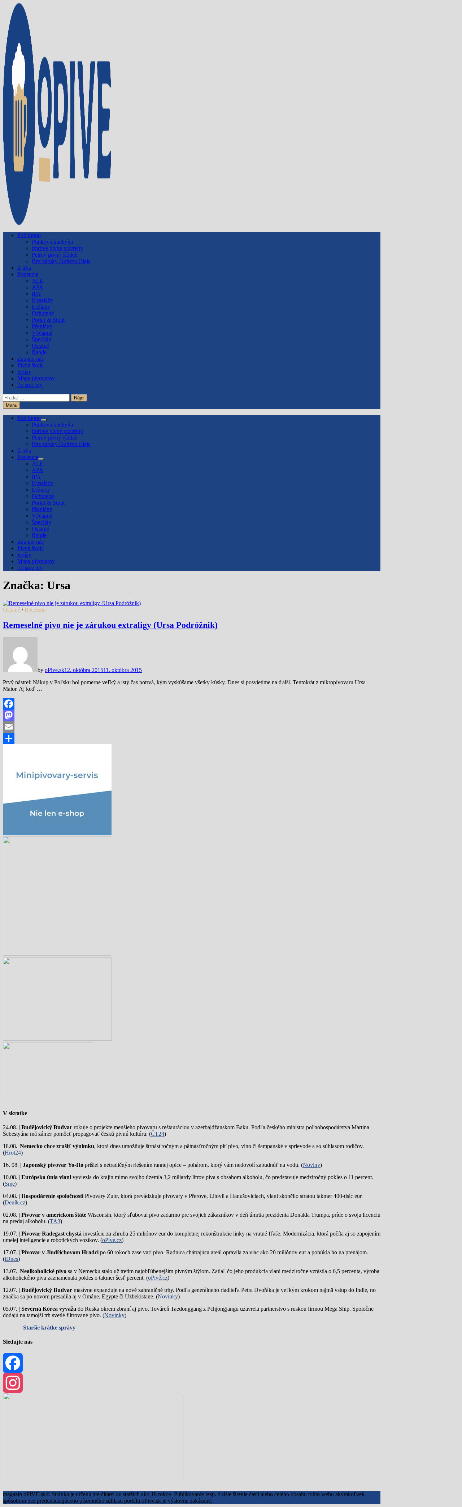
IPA (36, 294)
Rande (39, 352)
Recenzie (27, 274)
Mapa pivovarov (36, 378)
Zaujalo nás (30, 359)
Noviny (311, 1165)
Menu (11, 405)
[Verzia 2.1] (57, 954)
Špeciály (41, 339)
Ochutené (43, 313)
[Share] (191, 738)
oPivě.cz (157, 1278)
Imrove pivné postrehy (57, 248)
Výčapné (42, 333)
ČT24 (157, 1134)
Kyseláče (42, 300)
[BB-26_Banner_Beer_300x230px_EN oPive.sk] (57, 1039)
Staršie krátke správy (49, 1327)
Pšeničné (42, 326)
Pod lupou (29, 235)
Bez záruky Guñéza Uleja (61, 261)
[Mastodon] (191, 715)
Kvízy (24, 372)
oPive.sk (54, 670)
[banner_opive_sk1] (57, 833)
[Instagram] (191, 1383)
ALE (37, 281)
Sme (10, 1184)
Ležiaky (41, 307)
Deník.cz (15, 1202)
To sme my (30, 385)
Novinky (168, 1296)
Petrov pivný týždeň (55, 255)
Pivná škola (30, 365)
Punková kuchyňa (52, 242)
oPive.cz (112, 1240)
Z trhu (24, 268)
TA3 (55, 1221)
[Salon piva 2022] (48, 1099)
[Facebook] (191, 704)
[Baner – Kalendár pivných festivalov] (93, 1481)
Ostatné (40, 346)
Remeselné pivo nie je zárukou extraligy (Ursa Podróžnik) (110, 625)
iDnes (11, 1259)
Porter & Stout (48, 320)
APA (37, 287)
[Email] (191, 727)
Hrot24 (13, 1152)
